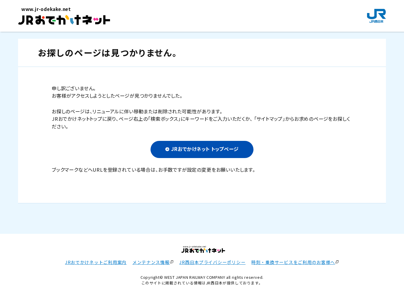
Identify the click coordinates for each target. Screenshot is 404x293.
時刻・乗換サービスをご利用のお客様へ (293, 262)
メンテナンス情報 (151, 262)
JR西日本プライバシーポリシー (212, 262)
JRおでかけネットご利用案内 (96, 262)
